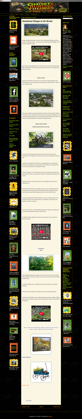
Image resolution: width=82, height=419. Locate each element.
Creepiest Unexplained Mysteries (66, 280)
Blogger (50, 416)
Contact (21, 14)
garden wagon (25, 385)
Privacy (27, 14)
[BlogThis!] (27, 400)
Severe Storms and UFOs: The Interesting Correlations (68, 114)
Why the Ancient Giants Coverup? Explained (67, 135)
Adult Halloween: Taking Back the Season (13, 140)
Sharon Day (67, 30)
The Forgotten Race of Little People (66, 124)
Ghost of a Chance (14, 129)
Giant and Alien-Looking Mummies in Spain (67, 102)
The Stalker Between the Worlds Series (66, 130)
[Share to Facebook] (29, 400)
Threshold (12, 135)
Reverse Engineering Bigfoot (12, 145)
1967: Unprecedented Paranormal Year (67, 91)
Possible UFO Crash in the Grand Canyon (66, 108)
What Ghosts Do (67, 282)
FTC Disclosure (34, 14)
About (17, 14)
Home (12, 14)
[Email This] (26, 400)
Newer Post (26, 407)
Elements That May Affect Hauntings (66, 97)
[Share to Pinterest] (30, 400)
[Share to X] (28, 400)
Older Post (56, 407)
